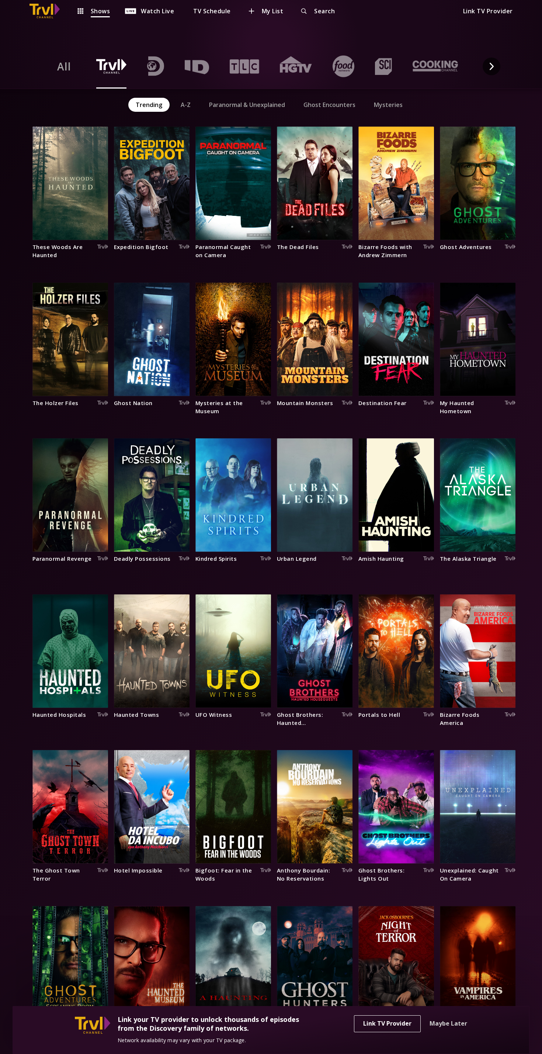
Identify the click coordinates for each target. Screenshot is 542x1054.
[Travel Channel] (48, 11)
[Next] (491, 66)
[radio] (64, 66)
